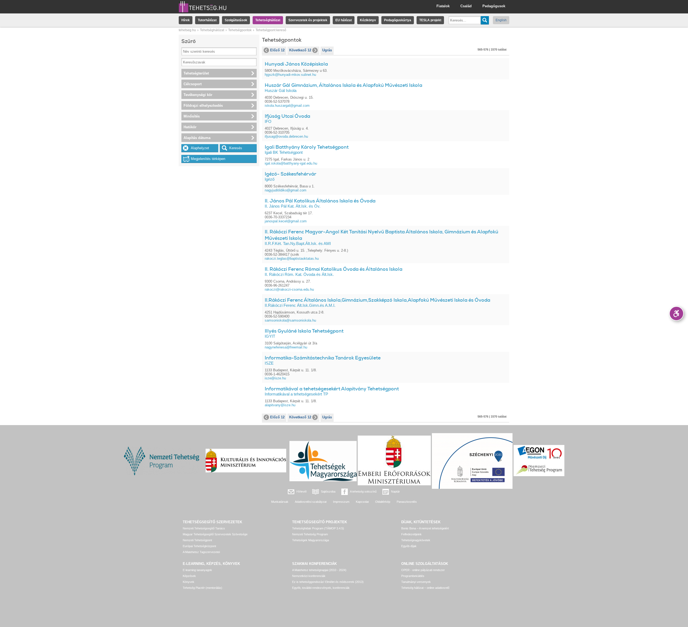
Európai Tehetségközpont (199, 546)
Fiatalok (443, 6)
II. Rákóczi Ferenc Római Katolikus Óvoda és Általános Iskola (333, 269)
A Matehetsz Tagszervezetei (201, 552)
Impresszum (341, 501)
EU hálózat (343, 20)
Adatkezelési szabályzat (311, 501)
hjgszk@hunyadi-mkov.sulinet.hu (290, 75)
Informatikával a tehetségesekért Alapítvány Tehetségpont (332, 389)
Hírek (185, 20)
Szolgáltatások (236, 20)
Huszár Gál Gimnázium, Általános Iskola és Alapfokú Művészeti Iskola (343, 85)
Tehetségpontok (240, 30)
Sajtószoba (328, 491)
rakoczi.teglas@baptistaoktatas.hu (292, 258)
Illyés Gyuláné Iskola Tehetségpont (304, 331)
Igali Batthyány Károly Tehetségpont (307, 147)
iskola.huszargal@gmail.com (287, 106)
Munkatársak (279, 501)
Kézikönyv (368, 20)
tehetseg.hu (187, 30)
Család (466, 6)
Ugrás (327, 50)
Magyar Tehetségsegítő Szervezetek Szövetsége (215, 534)
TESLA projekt (430, 20)
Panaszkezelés (407, 501)
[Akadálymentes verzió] (676, 313)
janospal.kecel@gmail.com (286, 221)
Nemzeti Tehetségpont (197, 540)
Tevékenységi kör (198, 95)
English (501, 20)
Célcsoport (193, 84)
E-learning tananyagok (197, 570)
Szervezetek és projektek (307, 20)
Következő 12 (300, 50)
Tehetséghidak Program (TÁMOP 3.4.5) (318, 528)
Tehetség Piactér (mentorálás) (202, 587)
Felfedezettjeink (411, 534)
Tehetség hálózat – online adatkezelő (425, 587)
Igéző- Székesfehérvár (290, 174)
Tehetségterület (196, 73)
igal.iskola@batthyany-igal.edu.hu (291, 163)
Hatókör (190, 127)
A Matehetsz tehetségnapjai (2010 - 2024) (319, 570)
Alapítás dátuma (197, 138)
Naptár (395, 491)
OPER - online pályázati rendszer (423, 570)
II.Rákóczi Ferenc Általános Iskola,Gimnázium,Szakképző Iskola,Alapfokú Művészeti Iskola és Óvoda (377, 300)
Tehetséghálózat (267, 20)
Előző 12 (277, 50)
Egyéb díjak (409, 546)
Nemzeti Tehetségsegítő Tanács (204, 528)
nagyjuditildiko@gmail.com (285, 190)
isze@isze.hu (275, 378)
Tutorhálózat (207, 20)
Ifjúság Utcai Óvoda (287, 116)
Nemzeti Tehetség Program (310, 534)
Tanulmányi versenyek (416, 581)
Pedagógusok (493, 6)
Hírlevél (301, 491)
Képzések (189, 576)
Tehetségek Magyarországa (310, 540)
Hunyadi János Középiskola (296, 64)
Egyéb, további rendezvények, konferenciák (321, 587)
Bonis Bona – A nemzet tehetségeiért (425, 528)
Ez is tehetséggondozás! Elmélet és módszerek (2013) (328, 581)
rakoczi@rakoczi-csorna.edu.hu (289, 289)
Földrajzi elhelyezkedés (203, 106)
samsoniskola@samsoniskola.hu (290, 320)
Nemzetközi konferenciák (308, 576)
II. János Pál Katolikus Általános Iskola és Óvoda (320, 201)
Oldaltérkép (382, 501)
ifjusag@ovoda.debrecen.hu (286, 136)
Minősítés (192, 116)
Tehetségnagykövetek (415, 540)
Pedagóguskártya (397, 20)
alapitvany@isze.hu (280, 405)
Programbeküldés (412, 576)
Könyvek (188, 581)
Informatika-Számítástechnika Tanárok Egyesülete (323, 358)
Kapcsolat (362, 501)
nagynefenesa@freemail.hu (286, 347)
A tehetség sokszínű (363, 491)
